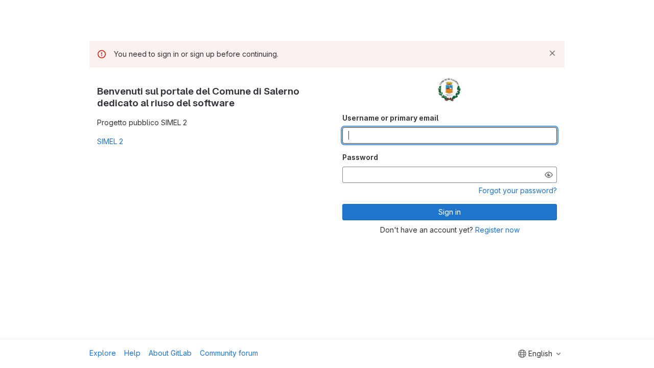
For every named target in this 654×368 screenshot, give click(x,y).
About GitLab (170, 353)
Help (132, 353)
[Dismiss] (552, 53)
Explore (102, 353)
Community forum (229, 353)
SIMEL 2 (110, 141)
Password (360, 157)
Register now (497, 229)
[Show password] (549, 175)
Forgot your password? (518, 190)
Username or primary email (390, 117)
